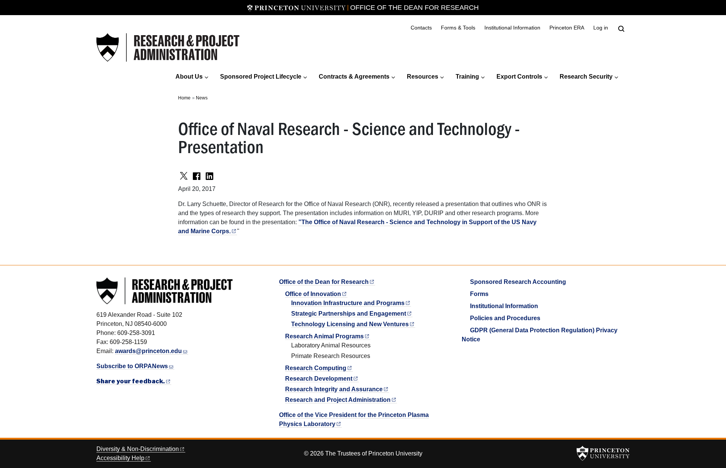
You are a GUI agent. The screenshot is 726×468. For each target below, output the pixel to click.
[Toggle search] (621, 28)
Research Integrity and (334, 389)
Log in (600, 28)
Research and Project (338, 400)
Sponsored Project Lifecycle (260, 76)
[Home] (167, 47)
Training (467, 76)
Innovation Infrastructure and (348, 303)
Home (184, 98)
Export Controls (519, 76)
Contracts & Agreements (354, 76)
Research (315, 368)
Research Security (586, 76)
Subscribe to (132, 366)
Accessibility (120, 458)
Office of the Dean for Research (414, 7)
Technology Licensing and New (350, 324)
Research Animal (324, 336)
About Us (189, 76)
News (202, 98)
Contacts (421, 28)
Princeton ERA (566, 28)
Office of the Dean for (324, 282)
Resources (422, 76)
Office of (313, 294)
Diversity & (137, 449)
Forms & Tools (458, 28)
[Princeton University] (296, 7)
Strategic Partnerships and (348, 313)
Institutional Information (512, 28)
